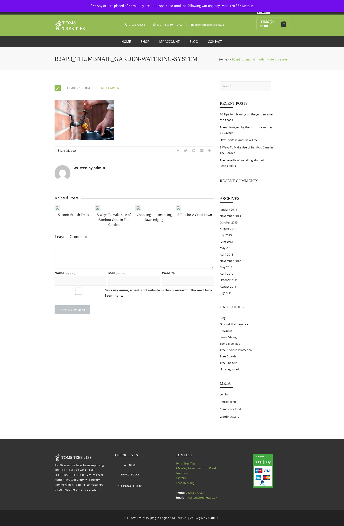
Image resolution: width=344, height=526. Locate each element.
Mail (117, 273)
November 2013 (230, 216)
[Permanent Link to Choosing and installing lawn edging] (138, 209)
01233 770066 (137, 24)
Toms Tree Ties (230, 343)
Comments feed (230, 409)
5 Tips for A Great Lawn (194, 215)
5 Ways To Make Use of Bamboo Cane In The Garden (114, 220)
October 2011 (229, 280)
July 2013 (226, 235)
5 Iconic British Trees (73, 215)
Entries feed (228, 402)
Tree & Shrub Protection (236, 350)
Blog (194, 41)
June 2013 (226, 241)
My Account (169, 41)
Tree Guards (228, 356)
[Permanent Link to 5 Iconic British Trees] (57, 209)
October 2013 (229, 222)
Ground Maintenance (234, 324)
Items (264, 22)
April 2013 (226, 254)
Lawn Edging (228, 337)
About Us (130, 465)
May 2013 (226, 248)
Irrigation (226, 331)
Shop (145, 41)
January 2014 (228, 209)
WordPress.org (229, 417)
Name (65, 273)
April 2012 (226, 273)
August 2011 (228, 286)
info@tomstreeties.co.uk (209, 24)
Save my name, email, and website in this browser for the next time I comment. (158, 293)
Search (263, 12)
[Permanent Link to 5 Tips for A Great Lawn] (178, 209)
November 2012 (230, 261)
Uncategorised (229, 369)
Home (126, 41)
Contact (215, 41)
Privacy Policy (130, 474)
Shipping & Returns (130, 486)
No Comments (111, 88)
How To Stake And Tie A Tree (239, 140)
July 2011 (226, 293)
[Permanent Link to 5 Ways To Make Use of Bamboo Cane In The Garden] (98, 209)
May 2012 (226, 267)
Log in (224, 394)
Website (168, 273)
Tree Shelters (228, 363)
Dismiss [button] (248, 6)
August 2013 (228, 229)
